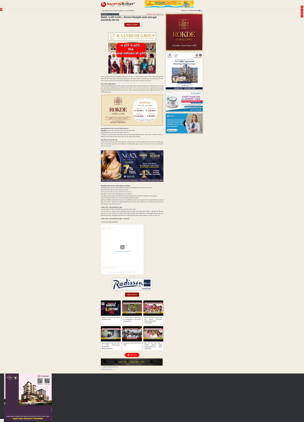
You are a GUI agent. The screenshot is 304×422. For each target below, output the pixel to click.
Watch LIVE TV (132, 294)
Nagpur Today (152, 14)
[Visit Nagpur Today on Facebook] (199, 10)
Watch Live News (132, 24)
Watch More (133, 355)
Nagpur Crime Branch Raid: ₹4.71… (110, 366)
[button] (111, 312)
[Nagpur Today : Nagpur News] (118, 4)
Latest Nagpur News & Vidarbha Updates (112, 10)
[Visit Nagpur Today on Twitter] (201, 10)
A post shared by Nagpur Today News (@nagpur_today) (122, 272)
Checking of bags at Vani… (108, 369)
